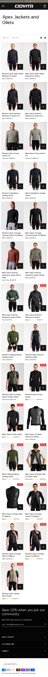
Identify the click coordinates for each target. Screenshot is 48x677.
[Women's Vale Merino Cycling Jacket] (12, 176)
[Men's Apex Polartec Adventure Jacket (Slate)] (35, 255)
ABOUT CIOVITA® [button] (8, 637)
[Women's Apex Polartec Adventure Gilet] (35, 337)
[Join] (44, 624)
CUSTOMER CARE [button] (8, 644)
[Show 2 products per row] (45, 37)
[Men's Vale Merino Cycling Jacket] (35, 176)
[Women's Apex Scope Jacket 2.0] (12, 136)
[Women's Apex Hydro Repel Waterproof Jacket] (12, 56)
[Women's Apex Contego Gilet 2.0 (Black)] (12, 536)
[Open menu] (5, 6)
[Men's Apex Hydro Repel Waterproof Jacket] (35, 56)
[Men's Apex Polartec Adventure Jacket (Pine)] (12, 297)
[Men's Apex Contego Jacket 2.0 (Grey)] (35, 417)
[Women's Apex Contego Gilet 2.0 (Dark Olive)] (12, 377)
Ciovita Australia (9, 673)
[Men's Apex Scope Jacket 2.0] (35, 136)
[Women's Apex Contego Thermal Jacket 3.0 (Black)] (12, 215)
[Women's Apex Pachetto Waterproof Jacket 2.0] (12, 96)
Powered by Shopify (28, 673)
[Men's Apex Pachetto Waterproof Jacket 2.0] (35, 96)
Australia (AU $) (9, 664)
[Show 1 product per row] (41, 37)
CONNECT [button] (5, 651)
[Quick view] (20, 67)
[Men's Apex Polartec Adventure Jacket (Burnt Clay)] (12, 255)
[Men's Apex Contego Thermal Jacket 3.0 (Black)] (35, 215)
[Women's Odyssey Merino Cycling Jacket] (12, 337)
